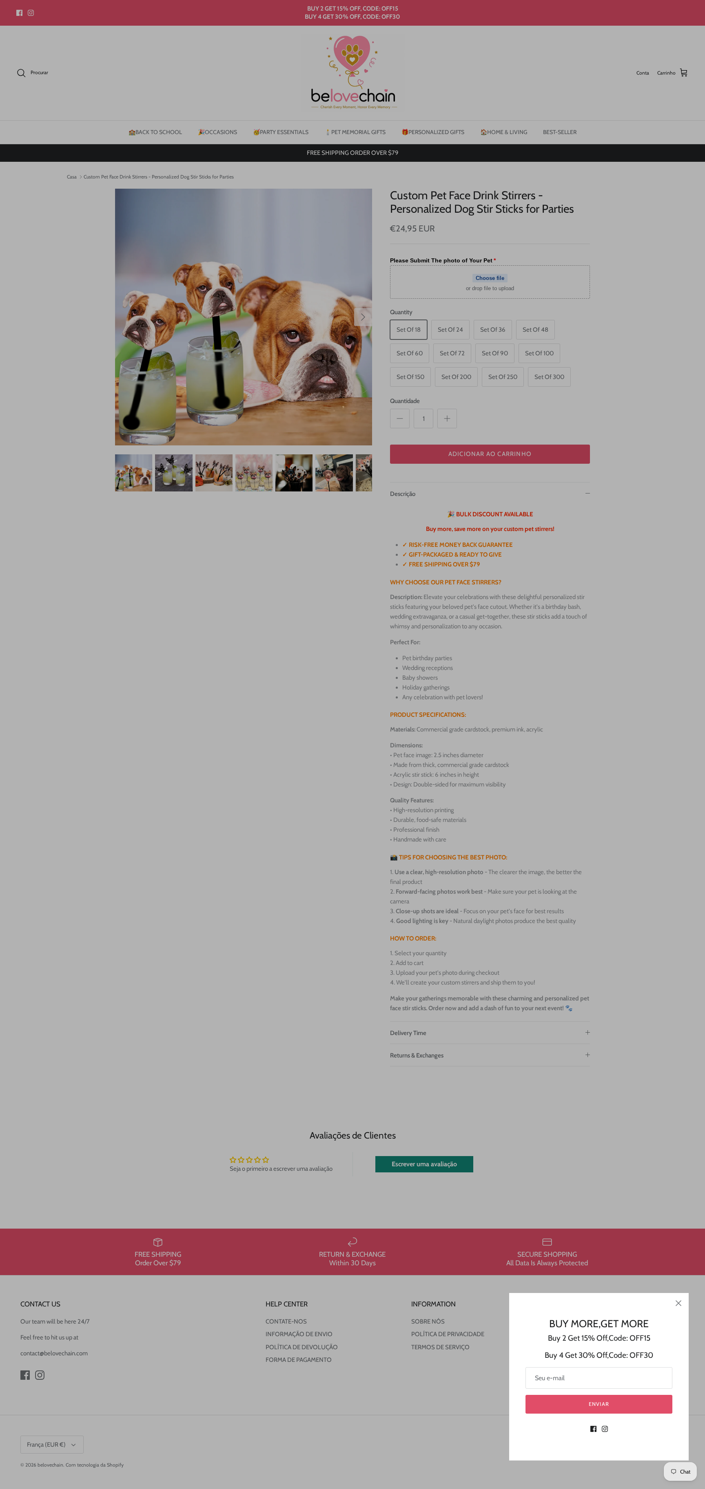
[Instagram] (605, 1429)
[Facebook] (593, 1429)
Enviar (599, 1404)
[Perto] (678, 1303)
